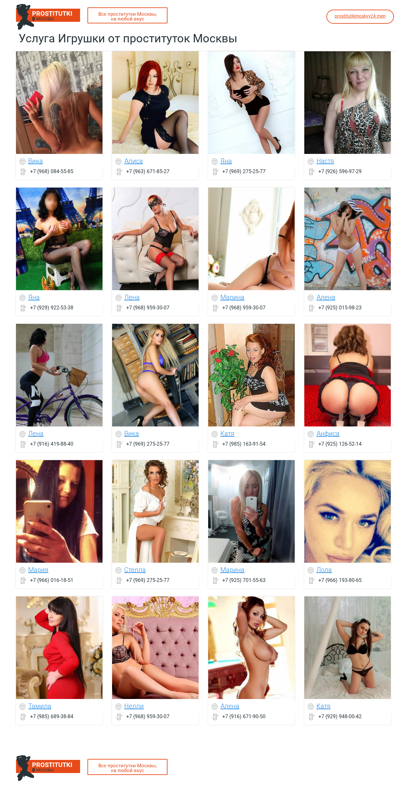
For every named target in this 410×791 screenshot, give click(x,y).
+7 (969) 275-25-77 (244, 171)
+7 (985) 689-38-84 (51, 716)
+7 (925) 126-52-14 (340, 444)
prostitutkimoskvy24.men (360, 16)
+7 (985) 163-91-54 (244, 444)
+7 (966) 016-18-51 (51, 580)
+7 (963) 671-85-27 (147, 171)
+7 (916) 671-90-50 (244, 716)
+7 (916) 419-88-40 (51, 444)
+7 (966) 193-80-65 (340, 580)
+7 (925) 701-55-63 (244, 580)
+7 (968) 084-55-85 (51, 171)
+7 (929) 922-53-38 (51, 308)
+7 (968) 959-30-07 (147, 308)
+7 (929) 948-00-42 (340, 716)
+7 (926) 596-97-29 (340, 171)
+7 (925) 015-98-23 (340, 308)
